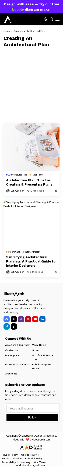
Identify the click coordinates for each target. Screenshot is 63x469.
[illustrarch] (8, 19)
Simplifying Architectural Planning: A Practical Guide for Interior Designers (31, 261)
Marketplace (12, 355)
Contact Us (11, 350)
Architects (11, 373)
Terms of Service (11, 458)
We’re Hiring (39, 344)
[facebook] (7, 319)
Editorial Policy (33, 458)
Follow (32, 417)
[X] (14, 319)
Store (35, 350)
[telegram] (7, 326)
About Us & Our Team (17, 344)
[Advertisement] (31, 84)
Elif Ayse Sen (17, 190)
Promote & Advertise (17, 364)
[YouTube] (35, 319)
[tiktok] (14, 326)
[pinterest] (28, 319)
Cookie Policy (29, 454)
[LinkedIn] (42, 319)
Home (7, 31)
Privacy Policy (9, 454)
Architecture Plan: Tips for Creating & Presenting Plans (29, 182)
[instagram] (21, 319)
